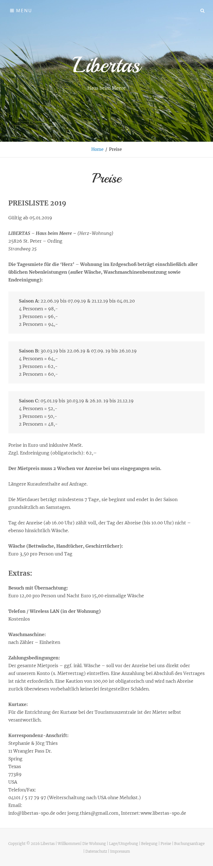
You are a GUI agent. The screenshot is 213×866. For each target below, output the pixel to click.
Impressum (120, 851)
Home (97, 149)
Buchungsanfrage (189, 843)
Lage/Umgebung (123, 843)
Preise (166, 843)
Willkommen (69, 843)
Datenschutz (96, 851)
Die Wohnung (94, 843)
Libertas (106, 65)
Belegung (149, 843)
